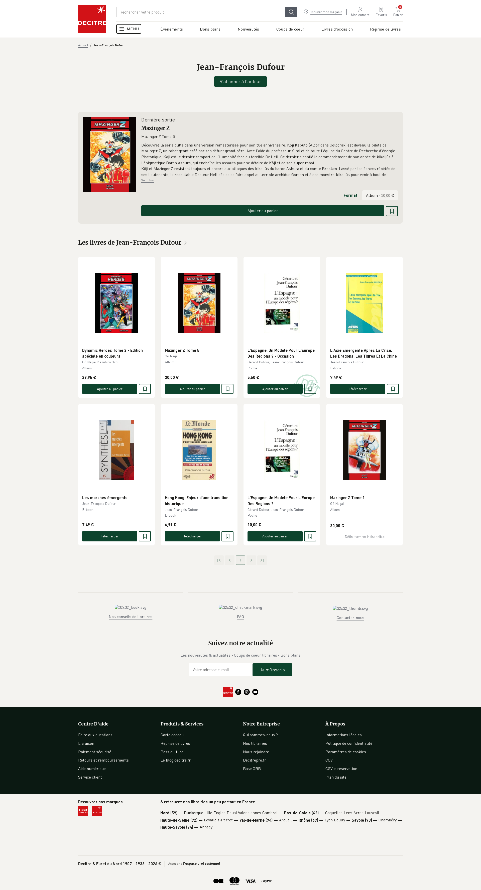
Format (350, 195)
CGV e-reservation (341, 768)
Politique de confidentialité (348, 743)
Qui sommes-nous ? (260, 734)
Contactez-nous (350, 617)
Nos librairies (255, 743)
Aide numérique (92, 768)
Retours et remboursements (103, 760)
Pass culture (172, 751)
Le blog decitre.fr (176, 760)
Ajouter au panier (263, 210)
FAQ (240, 616)
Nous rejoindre (256, 751)
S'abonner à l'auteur (240, 81)
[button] (269, 160)
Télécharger (358, 389)
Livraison (86, 743)
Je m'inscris (272, 669)
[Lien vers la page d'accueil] (92, 19)
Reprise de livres (175, 743)
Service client (90, 777)
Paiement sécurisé (94, 751)
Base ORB (252, 768)
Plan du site (335, 777)
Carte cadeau (172, 734)
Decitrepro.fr (254, 760)
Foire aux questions (95, 734)
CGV (329, 760)
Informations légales (343, 734)
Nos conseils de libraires (130, 616)
